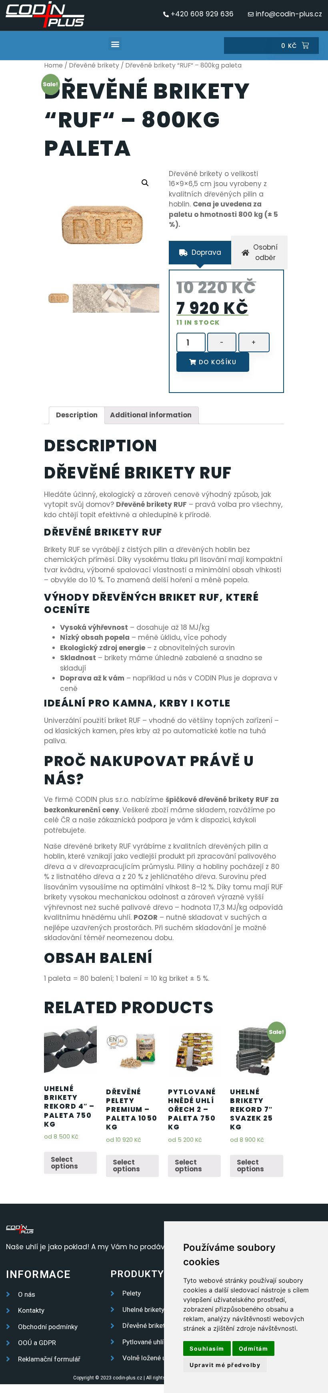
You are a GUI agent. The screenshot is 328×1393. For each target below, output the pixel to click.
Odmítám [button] (253, 1348)
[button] (115, 43)
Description (77, 415)
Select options (64, 1163)
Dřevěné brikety (94, 65)
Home (53, 65)
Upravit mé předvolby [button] (225, 1364)
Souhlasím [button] (207, 1348)
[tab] (200, 253)
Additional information (151, 415)
